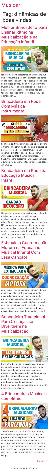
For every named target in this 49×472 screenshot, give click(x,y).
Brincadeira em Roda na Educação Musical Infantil (23, 175)
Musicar (10, 5)
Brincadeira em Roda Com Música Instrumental (21, 106)
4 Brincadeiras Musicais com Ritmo (24, 396)
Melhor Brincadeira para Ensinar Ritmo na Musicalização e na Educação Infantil (24, 34)
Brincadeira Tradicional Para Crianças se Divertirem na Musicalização (23, 324)
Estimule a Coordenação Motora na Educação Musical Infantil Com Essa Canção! (24, 250)
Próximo (42, 461)
